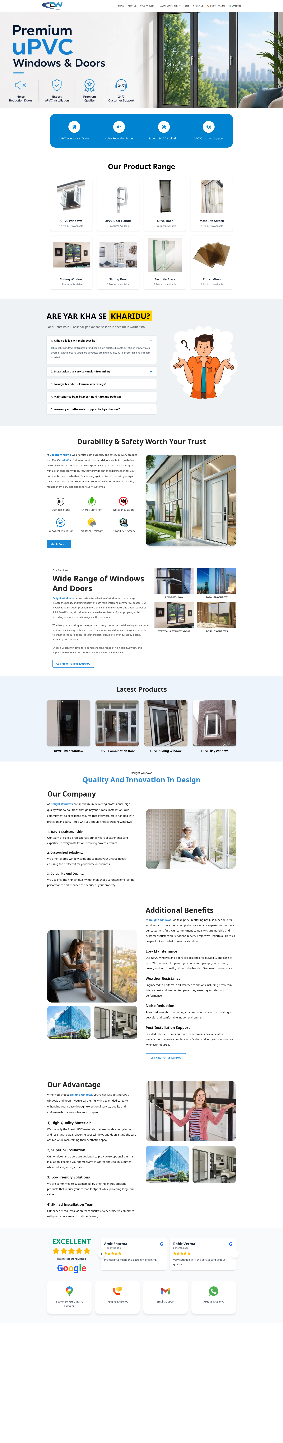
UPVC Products (147, 5)
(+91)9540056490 (217, 5)
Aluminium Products (169, 5)
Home (121, 5)
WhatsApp (236, 5)
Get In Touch (58, 544)
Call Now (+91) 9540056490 (73, 663)
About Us (132, 5)
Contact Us (198, 5)
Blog (187, 5)
